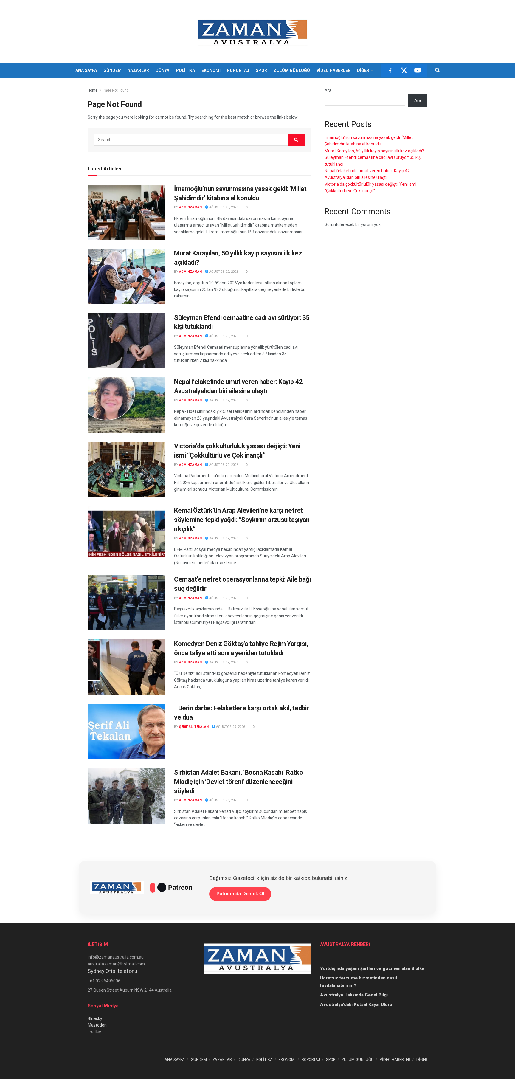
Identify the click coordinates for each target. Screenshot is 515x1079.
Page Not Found (116, 90)
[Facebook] (390, 70)
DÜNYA (162, 70)
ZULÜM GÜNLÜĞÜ (292, 70)
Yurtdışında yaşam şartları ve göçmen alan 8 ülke (372, 968)
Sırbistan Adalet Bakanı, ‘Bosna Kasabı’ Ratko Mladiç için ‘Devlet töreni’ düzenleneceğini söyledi (238, 782)
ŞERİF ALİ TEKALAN (194, 727)
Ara (328, 90)
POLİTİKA (185, 70)
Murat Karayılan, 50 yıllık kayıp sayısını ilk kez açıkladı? (374, 150)
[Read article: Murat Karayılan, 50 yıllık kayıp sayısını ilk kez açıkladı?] (126, 276)
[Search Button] (437, 70)
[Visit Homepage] (253, 31)
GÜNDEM (112, 70)
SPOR (261, 70)
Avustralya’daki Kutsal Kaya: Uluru (356, 1004)
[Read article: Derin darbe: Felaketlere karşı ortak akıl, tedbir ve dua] (126, 731)
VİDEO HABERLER (333, 70)
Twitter (94, 1032)
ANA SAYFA (86, 70)
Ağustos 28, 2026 (223, 800)
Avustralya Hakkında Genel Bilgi (354, 995)
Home (92, 90)
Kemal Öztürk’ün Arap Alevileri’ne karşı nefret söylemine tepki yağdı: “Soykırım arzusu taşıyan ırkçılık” (241, 520)
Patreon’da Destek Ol (240, 893)
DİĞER (363, 70)
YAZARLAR (138, 70)
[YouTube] (417, 70)
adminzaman (190, 207)
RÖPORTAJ (238, 70)
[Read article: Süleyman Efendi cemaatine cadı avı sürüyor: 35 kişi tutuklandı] (126, 341)
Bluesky (95, 1018)
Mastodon (97, 1025)
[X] (404, 70)
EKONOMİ (211, 70)
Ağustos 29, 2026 (223, 207)
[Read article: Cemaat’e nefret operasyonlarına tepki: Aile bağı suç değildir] (126, 602)
